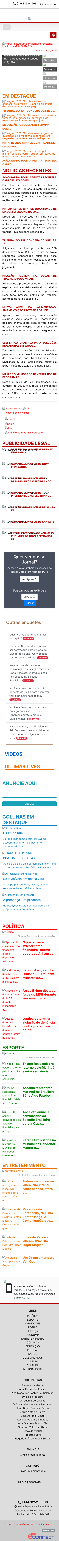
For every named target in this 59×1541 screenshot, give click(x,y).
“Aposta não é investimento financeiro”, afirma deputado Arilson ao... (39, 948)
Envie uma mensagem (33, 1471)
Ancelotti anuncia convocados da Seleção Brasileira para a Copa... (36, 1117)
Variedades (32, 1323)
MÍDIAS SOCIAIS (29, 1482)
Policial (32, 1350)
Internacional (33, 1369)
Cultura (33, 1361)
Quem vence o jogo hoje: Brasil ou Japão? (27, 636)
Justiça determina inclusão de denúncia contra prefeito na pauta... (38, 1024)
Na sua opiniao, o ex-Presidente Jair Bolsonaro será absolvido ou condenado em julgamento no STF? (29, 732)
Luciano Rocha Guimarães (32, 1419)
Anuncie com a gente (32, 1454)
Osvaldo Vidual (33, 1430)
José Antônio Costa (33, 1415)
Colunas (33, 1342)
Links (33, 1310)
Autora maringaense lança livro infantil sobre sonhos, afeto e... (38, 1187)
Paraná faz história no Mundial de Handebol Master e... (39, 1144)
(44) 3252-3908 (33, 1502)
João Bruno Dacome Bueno (32, 1408)
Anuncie (32, 1449)
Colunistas (33, 1380)
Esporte (32, 1319)
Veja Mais (29, 804)
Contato (32, 1465)
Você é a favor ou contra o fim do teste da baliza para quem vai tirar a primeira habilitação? (29, 694)
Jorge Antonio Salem (32, 1411)
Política (32, 1315)
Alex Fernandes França (32, 1389)
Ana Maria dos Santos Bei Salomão (32, 1393)
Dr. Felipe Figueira (32, 1396)
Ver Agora (29, 579)
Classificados (33, 1357)
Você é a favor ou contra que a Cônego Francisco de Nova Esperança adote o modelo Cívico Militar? (28, 713)
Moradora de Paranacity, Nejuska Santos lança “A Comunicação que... (37, 1215)
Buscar (30, 602)
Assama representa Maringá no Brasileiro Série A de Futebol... (38, 1091)
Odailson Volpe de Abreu (33, 1427)
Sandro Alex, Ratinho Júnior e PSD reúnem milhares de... (38, 974)
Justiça (32, 1331)
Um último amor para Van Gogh (38, 1259)
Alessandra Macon (33, 1385)
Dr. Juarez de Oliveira (32, 1400)
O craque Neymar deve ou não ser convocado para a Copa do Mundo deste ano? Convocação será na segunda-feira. (28, 651)
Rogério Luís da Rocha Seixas (32, 1438)
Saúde (32, 1353)
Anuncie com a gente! (45, 50)
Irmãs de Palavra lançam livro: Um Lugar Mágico (35, 1241)
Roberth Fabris (33, 1434)
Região (32, 1327)
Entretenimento (32, 1338)
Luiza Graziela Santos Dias (33, 1423)
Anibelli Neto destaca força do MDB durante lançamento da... (39, 994)
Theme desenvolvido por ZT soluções (26, 1524)
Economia (32, 1334)
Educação (33, 1346)
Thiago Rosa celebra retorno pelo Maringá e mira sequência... (38, 1067)
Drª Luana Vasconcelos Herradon (32, 1404)
